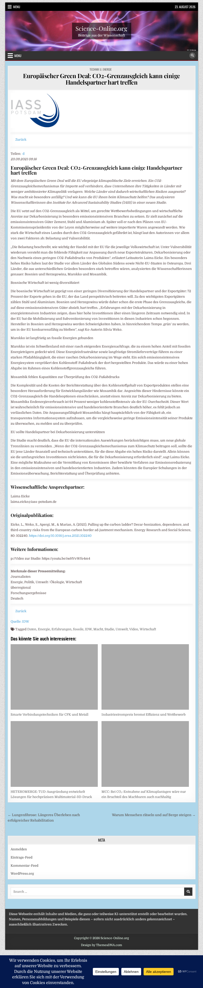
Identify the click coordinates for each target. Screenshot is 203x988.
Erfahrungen (61, 629)
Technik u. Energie (101, 69)
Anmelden (19, 849)
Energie (44, 629)
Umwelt (122, 629)
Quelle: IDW (20, 621)
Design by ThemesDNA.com (101, 945)
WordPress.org (22, 873)
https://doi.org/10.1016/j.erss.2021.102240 (60, 536)
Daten (31, 629)
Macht (98, 629)
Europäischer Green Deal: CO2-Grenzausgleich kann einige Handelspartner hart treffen (101, 79)
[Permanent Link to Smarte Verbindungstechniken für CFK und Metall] (54, 677)
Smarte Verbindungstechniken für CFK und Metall (49, 714)
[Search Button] (192, 56)
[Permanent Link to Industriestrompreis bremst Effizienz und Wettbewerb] (145, 677)
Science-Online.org (101, 28)
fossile (78, 629)
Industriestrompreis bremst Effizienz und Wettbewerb (144, 714)
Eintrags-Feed (21, 857)
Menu (16, 6)
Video (133, 629)
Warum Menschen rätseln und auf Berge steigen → (154, 815)
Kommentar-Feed (24, 865)
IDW (88, 629)
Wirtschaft (148, 629)
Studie (109, 629)
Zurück (20, 139)
